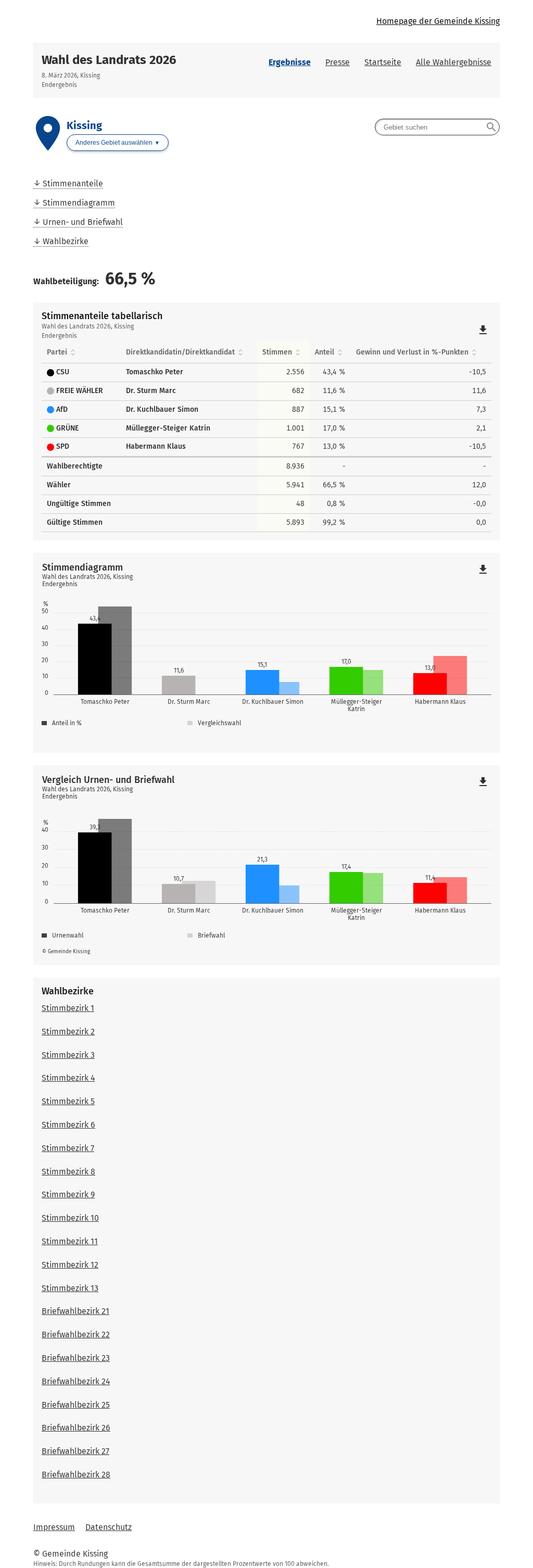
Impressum (54, 1527)
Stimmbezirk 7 (68, 1148)
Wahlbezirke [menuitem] (65, 241)
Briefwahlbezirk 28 (76, 1475)
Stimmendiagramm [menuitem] (79, 203)
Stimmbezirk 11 (70, 1241)
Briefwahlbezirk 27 (75, 1451)
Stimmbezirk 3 (68, 1055)
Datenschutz (108, 1527)
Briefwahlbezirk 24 (76, 1381)
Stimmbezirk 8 (68, 1172)
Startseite (382, 62)
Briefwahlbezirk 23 (76, 1358)
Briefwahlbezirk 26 (76, 1428)
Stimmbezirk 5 (68, 1101)
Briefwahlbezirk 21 (75, 1311)
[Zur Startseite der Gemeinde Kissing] (149, 21)
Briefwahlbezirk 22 (76, 1334)
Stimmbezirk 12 (70, 1265)
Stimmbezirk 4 (68, 1078)
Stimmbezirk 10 (70, 1218)
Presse (337, 62)
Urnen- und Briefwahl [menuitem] (83, 222)
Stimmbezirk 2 (68, 1031)
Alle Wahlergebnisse (453, 62)
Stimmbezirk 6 (68, 1125)
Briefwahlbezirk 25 (76, 1405)
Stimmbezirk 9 (68, 1194)
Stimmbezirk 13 (70, 1288)
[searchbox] (437, 127)
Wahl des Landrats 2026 (109, 60)
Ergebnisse (290, 62)
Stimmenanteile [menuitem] (73, 183)
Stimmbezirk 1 (68, 1008)
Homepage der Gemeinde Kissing (438, 21)
